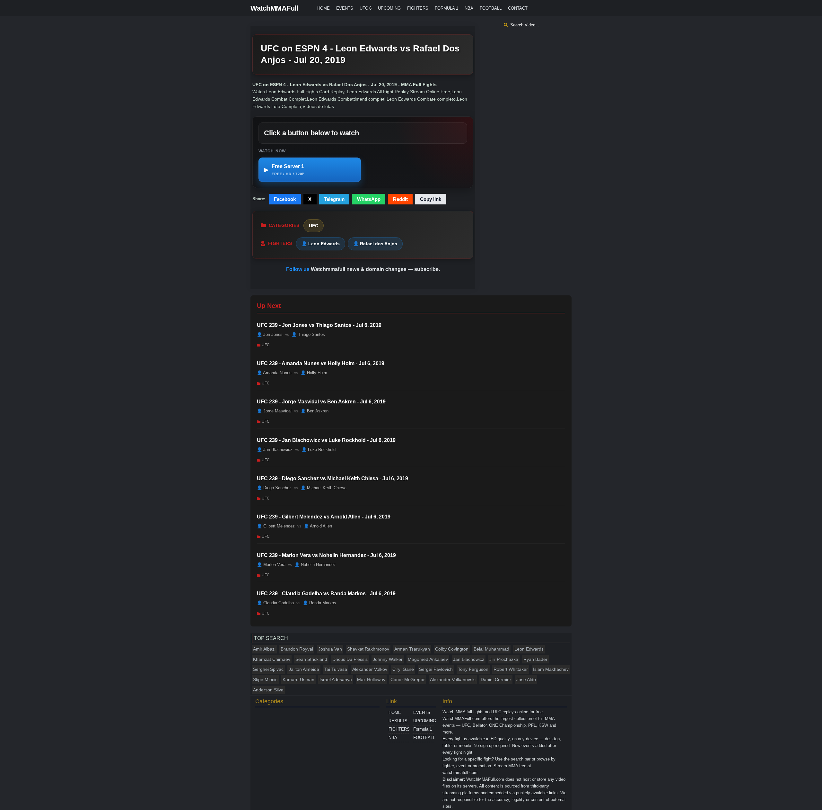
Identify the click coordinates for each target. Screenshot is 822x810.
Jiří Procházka (503, 659)
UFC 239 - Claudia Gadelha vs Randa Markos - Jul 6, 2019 (326, 593)
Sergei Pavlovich (436, 669)
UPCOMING (389, 8)
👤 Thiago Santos (308, 334)
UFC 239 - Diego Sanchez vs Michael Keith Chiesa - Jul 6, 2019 (332, 478)
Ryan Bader (535, 659)
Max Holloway (371, 679)
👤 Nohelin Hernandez (315, 564)
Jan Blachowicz (468, 659)
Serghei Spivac (268, 669)
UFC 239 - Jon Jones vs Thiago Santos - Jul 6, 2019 (319, 325)
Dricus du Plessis (350, 659)
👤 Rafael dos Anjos (375, 243)
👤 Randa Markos (319, 602)
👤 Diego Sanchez (274, 487)
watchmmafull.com (459, 772)
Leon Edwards (529, 649)
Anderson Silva (268, 689)
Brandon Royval (297, 649)
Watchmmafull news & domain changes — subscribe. (375, 269)
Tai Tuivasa (335, 669)
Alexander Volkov (369, 669)
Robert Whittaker (511, 669)
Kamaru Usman (298, 679)
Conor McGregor (407, 679)
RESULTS (398, 720)
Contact (518, 8)
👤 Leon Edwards (321, 243)
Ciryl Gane (403, 669)
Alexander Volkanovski (453, 679)
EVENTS (344, 8)
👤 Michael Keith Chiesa (323, 487)
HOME (323, 8)
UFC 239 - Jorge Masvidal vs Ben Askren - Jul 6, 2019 (321, 401)
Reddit (400, 199)
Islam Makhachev (551, 669)
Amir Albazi (264, 649)
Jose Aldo (526, 679)
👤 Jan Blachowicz (275, 449)
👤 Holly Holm (314, 372)
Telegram (334, 199)
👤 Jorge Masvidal (274, 411)
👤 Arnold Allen (318, 526)
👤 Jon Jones (270, 334)
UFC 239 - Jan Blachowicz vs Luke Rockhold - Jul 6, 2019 (326, 440)
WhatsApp (368, 199)
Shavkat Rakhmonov (368, 649)
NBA (469, 8)
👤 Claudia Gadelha (275, 602)
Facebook (285, 199)
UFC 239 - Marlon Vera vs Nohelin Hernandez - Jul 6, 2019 (326, 555)
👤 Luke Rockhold (319, 449)
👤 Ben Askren (314, 411)
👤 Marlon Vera (271, 564)
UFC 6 (366, 8)
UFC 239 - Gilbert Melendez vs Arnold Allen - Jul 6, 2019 (323, 516)
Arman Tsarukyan (412, 649)
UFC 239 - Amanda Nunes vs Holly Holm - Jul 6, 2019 (320, 363)
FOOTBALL (491, 8)
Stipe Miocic (265, 679)
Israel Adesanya (335, 679)
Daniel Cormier (496, 679)
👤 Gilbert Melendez (276, 526)
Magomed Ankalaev (428, 659)
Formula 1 (446, 8)
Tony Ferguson (473, 669)
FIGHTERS (417, 8)
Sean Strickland (311, 659)
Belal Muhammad (491, 649)
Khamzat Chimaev (271, 659)
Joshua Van (330, 649)
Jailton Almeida (304, 669)
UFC (313, 225)
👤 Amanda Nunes (274, 372)
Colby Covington (451, 649)
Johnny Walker (388, 659)
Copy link (430, 199)
